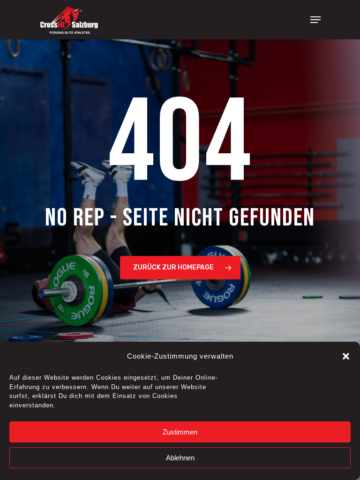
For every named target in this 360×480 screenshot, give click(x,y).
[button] (346, 356)
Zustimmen (180, 432)
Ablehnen (180, 458)
